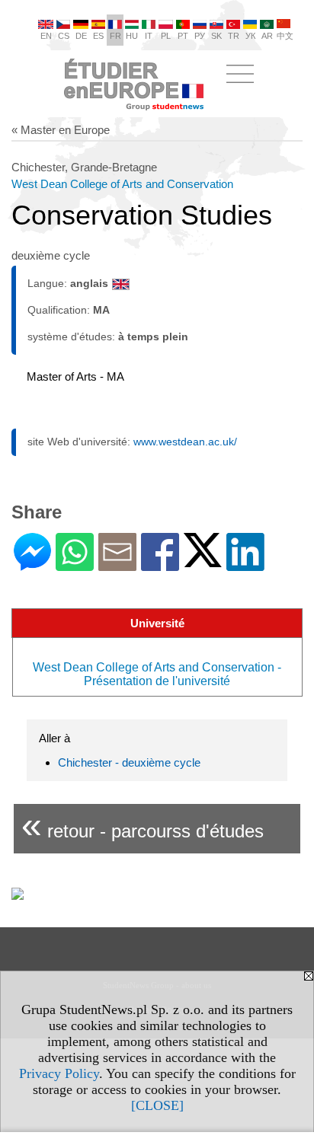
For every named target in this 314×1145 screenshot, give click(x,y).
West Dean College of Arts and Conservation (122, 183)
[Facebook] (160, 564)
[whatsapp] (75, 564)
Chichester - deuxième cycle (129, 762)
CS (63, 35)
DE (81, 35)
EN (46, 35)
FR (115, 35)
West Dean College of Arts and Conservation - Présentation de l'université (157, 674)
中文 (285, 35)
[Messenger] (32, 564)
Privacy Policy (59, 1073)
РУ (199, 35)
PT (183, 35)
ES (98, 35)
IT (148, 35)
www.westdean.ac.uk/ (185, 441)
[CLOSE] (157, 1105)
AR (267, 35)
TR (233, 35)
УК (250, 35)
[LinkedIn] (245, 564)
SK (216, 35)
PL (166, 35)
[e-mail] (117, 564)
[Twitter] (203, 560)
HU (132, 35)
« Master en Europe (60, 129)
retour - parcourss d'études (142, 825)
